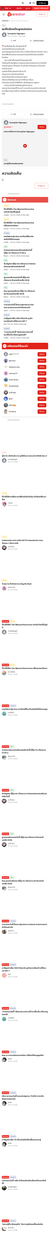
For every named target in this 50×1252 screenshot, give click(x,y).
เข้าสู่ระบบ (42, 3)
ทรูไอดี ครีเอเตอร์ (41, 8)
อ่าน (6, 8)
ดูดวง (28, 8)
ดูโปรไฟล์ (7, 127)
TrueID (6, 3)
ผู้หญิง (19, 8)
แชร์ (14, 40)
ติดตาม (42, 127)
